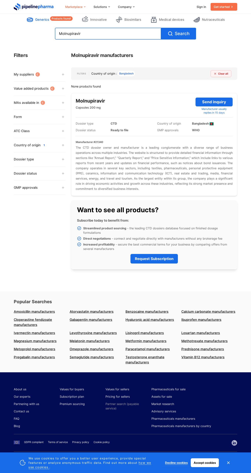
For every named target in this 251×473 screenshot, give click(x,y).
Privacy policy (80, 442)
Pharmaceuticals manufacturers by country (181, 426)
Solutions (100, 7)
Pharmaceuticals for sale (168, 389)
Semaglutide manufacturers (92, 357)
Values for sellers (117, 389)
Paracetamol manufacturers (148, 349)
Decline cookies (176, 463)
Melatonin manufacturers (90, 341)
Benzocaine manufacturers (147, 311)
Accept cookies (205, 463)
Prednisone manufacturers (202, 349)
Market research (162, 404)
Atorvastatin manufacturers (92, 311)
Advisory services (163, 411)
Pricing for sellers (117, 396)
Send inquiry (214, 102)
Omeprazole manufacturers (91, 349)
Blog (17, 426)
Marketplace (74, 7)
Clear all (223, 73)
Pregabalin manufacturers (34, 357)
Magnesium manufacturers (35, 341)
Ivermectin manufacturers (34, 333)
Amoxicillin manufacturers (34, 311)
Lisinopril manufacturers (145, 333)
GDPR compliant (34, 442)
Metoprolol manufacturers (34, 349)
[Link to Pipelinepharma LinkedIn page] (234, 443)
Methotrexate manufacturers (204, 341)
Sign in (201, 7)
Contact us (21, 411)
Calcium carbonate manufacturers (208, 311)
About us (20, 389)
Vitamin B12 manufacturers (203, 357)
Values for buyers (72, 389)
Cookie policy (102, 442)
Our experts (22, 396)
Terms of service (58, 442)
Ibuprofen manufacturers (201, 320)
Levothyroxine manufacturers (93, 333)
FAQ (16, 418)
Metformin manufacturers (146, 341)
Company (125, 7)
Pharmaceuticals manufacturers (173, 418)
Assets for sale (161, 396)
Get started (222, 7)
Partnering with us (26, 404)
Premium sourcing (72, 404)
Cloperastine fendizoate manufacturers (33, 322)
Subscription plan (72, 396)
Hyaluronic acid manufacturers (150, 320)
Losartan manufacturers (200, 333)
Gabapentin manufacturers (91, 320)
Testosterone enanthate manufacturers (145, 359)
